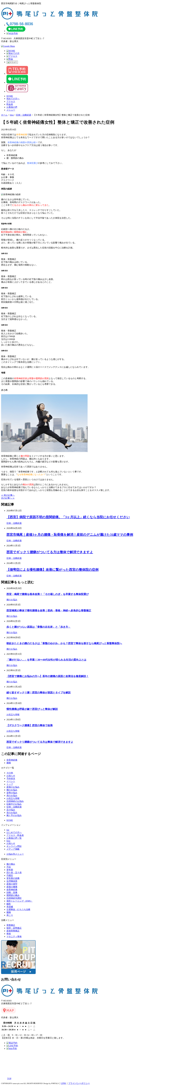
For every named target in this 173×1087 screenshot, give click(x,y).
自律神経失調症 (14, 898)
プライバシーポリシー (79, 1083)
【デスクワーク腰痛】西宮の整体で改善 (29, 725)
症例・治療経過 (14, 523)
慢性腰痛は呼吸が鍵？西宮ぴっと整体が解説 (32, 709)
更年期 (9, 870)
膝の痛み (10, 864)
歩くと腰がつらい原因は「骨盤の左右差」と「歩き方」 (38, 626)
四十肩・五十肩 (14, 872)
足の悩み (10, 810)
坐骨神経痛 (11, 760)
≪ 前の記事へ (8, 495)
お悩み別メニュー (15, 854)
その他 (9, 773)
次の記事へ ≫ (8, 498)
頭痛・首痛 (11, 892)
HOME (9, 96)
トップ (9, 784)
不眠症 (9, 875)
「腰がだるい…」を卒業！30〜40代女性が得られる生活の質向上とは (46, 659)
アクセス (10, 101)
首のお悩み (11, 812)
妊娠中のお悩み (14, 804)
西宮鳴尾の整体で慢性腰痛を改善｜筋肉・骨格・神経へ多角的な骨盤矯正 (48, 610)
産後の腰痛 (11, 887)
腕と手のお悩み (14, 815)
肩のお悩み (11, 795)
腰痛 (8, 763)
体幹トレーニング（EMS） (19, 901)
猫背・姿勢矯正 (14, 928)
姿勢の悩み (11, 793)
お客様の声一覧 (14, 838)
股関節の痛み (12, 895)
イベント (10, 781)
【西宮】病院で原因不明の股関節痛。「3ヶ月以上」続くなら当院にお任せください (68, 517)
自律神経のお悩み (15, 801)
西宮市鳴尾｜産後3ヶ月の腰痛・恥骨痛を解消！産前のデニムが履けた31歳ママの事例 (69, 534)
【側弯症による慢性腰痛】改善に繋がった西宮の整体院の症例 (52, 569)
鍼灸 (8, 904)
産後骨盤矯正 (12, 931)
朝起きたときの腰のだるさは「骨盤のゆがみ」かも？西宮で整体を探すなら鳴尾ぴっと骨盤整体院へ (64, 643)
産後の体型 (11, 884)
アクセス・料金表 (15, 835)
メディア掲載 (12, 849)
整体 (8, 934)
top (7, 830)
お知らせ (10, 775)
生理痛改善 (11, 881)
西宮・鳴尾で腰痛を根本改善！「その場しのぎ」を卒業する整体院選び (47, 594)
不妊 (8, 867)
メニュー (10, 110)
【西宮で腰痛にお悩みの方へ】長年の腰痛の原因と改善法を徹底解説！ (47, 676)
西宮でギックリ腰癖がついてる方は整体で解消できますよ (49, 552)
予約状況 (10, 778)
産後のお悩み (12, 787)
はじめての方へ (14, 832)
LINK (63, 1083)
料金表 (9, 104)
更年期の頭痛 (12, 878)
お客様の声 (11, 107)
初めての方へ (12, 98)
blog (8, 841)
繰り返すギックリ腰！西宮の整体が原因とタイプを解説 (38, 692)
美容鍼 (9, 906)
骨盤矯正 (10, 925)
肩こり (9, 915)
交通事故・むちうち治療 (18, 909)
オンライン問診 (14, 846)
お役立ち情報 (12, 714)
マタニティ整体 (14, 936)
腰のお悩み (11, 600)
